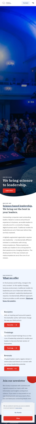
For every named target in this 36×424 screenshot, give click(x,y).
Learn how (9, 191)
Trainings (10, 348)
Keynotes (10, 325)
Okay (18, 418)
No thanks (18, 413)
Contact (25, 3)
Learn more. (18, 408)
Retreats (10, 369)
